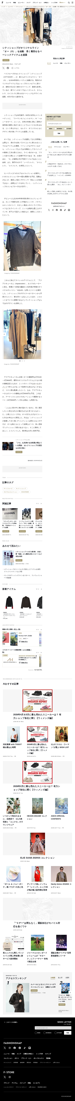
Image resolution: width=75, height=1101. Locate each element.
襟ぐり (36, 208)
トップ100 (54, 2)
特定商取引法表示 (42, 1087)
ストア (28, 2)
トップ (3, 6)
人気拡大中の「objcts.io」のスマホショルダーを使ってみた (59, 165)
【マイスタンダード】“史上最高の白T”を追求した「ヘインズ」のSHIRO (59, 174)
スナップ (48, 1054)
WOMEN (59, 128)
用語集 (48, 1058)
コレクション (8, 1058)
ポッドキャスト (39, 1058)
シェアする (16, 68)
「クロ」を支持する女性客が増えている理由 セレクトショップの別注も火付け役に (29, 445)
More (62, 2)
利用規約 (35, 1062)
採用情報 (16, 1062)
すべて (49, 63)
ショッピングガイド (9, 1087)
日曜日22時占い (28, 1054)
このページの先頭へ (12, 1022)
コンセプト (36, 1083)
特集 (14, 2)
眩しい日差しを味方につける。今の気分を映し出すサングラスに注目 (59, 193)
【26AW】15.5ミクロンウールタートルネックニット (9, 615)
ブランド (7, 1083)
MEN (50, 128)
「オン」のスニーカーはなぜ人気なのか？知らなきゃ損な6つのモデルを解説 (59, 155)
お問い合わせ (56, 1062)
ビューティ (21, 2)
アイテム (15, 1083)
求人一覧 (17, 629)
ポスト (17, 1058)
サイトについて (7, 1062)
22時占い (46, 2)
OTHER (69, 128)
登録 (59, 133)
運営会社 (29, 1062)
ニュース (8, 2)
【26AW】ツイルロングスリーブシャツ (25, 614)
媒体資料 (22, 1062)
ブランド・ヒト (37, 2)
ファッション (19, 6)
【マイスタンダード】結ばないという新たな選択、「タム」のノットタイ (59, 183)
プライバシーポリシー (45, 1062)
